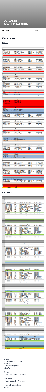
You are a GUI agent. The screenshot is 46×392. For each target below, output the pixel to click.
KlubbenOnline (16, 385)
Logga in (6, 387)
